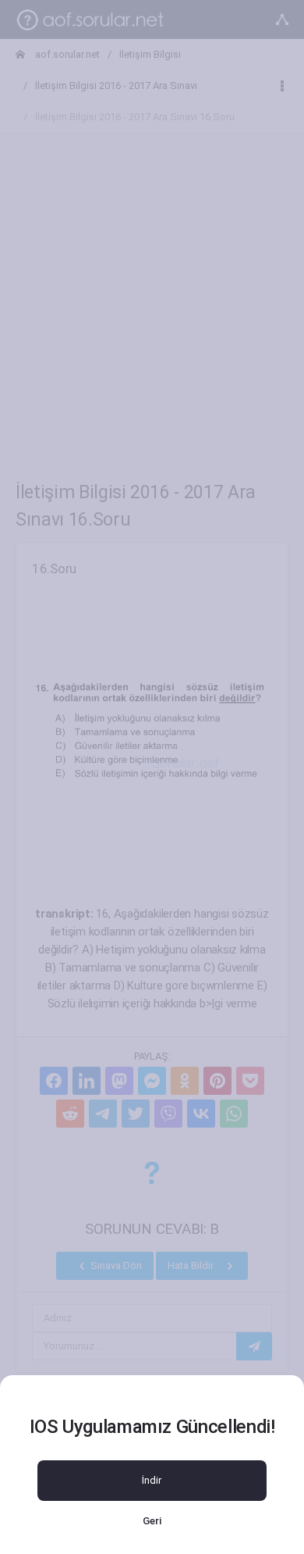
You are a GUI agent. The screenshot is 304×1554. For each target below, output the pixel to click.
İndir (151, 1480)
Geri (152, 1521)
